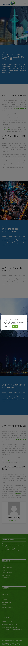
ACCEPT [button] (15, 326)
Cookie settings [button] (7, 326)
